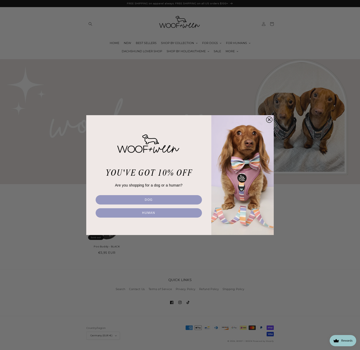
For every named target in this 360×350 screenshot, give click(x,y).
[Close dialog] (269, 120)
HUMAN (148, 212)
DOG (149, 199)
